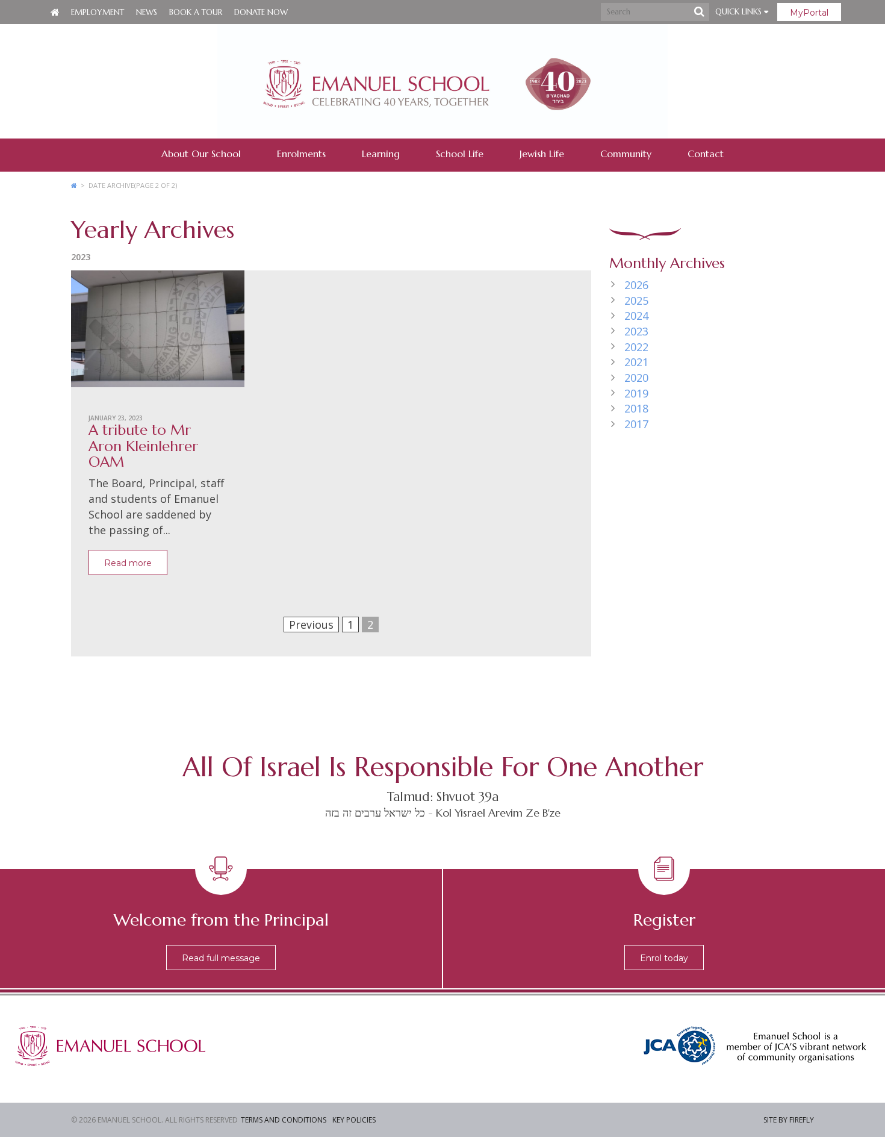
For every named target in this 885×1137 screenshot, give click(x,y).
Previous (311, 624)
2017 (636, 424)
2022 (636, 347)
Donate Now (261, 12)
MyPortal (809, 12)
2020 (636, 377)
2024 (636, 315)
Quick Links (739, 12)
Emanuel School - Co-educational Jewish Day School (442, 81)
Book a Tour (195, 12)
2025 (636, 300)
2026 (636, 285)
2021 (636, 362)
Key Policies (354, 1120)
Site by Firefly (788, 1120)
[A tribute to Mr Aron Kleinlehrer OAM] (157, 333)
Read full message (221, 958)
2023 (636, 331)
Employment (97, 12)
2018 (636, 408)
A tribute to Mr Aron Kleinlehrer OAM (143, 446)
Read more (128, 563)
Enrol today (664, 958)
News (146, 12)
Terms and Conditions (283, 1120)
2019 (636, 393)
